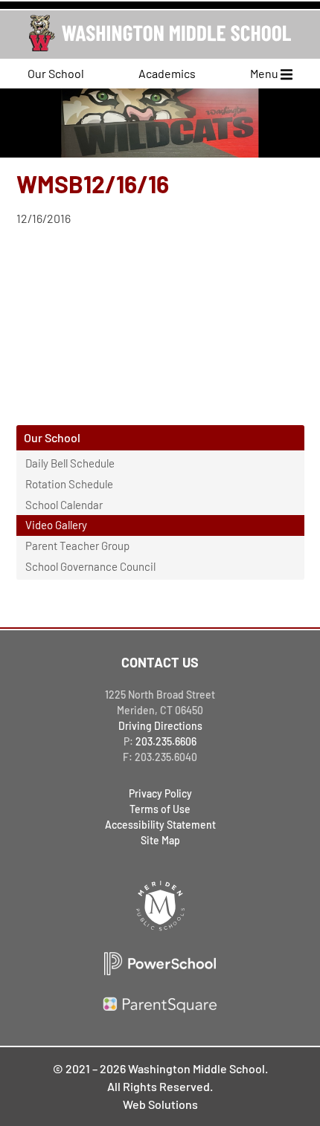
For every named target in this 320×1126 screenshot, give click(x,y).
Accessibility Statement (160, 824)
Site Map (160, 840)
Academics (167, 73)
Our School (56, 73)
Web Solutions (160, 1104)
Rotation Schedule (69, 484)
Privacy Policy (160, 793)
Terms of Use (160, 809)
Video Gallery (56, 524)
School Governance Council (90, 566)
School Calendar (64, 504)
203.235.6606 (165, 741)
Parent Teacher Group (77, 545)
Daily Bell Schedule (70, 463)
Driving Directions (160, 725)
